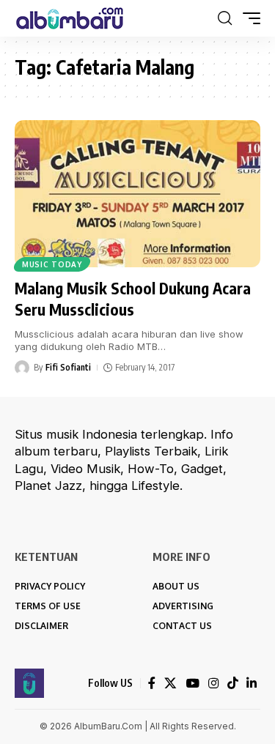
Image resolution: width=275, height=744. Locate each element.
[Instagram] (213, 683)
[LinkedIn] (251, 683)
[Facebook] (151, 683)
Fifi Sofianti (68, 367)
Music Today (52, 264)
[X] (170, 683)
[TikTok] (232, 683)
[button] (224, 19)
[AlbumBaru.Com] (70, 18)
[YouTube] (192, 683)
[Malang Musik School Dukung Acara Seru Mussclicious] (137, 193)
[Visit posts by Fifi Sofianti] (22, 367)
